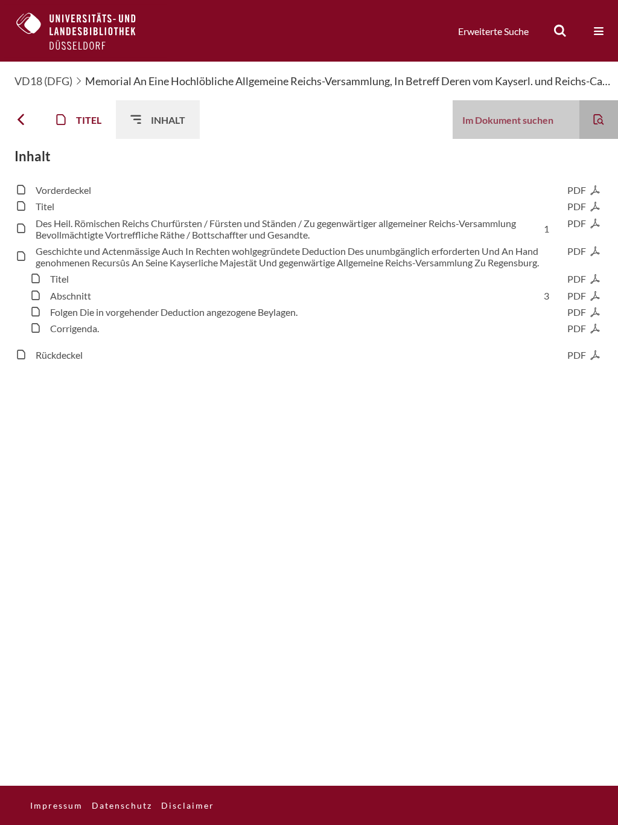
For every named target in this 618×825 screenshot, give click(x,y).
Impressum (56, 805)
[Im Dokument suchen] (598, 119)
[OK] (560, 31)
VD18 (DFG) (43, 81)
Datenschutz (122, 805)
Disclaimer (187, 805)
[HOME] (85, 31)
